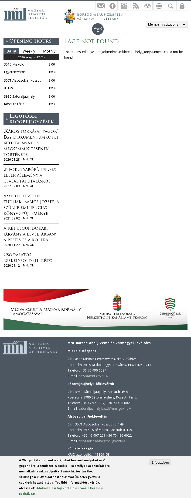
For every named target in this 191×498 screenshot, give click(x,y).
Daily (11, 51)
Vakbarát (147, 5)
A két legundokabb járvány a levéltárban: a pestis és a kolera (29, 234)
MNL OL (28, 159)
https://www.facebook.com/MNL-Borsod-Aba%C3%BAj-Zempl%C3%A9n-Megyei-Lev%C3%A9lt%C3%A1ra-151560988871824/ (112, 5)
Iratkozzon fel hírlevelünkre (100, 5)
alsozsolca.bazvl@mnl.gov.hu (101, 441)
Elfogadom (160, 462)
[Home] (27, 14)
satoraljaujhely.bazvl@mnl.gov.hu (104, 408)
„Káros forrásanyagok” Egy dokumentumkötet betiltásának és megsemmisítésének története (31, 143)
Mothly (49, 51)
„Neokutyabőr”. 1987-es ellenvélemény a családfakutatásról (29, 176)
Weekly (29, 51)
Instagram (124, 5)
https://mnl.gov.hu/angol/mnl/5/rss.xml (135, 5)
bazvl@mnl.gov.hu (93, 376)
